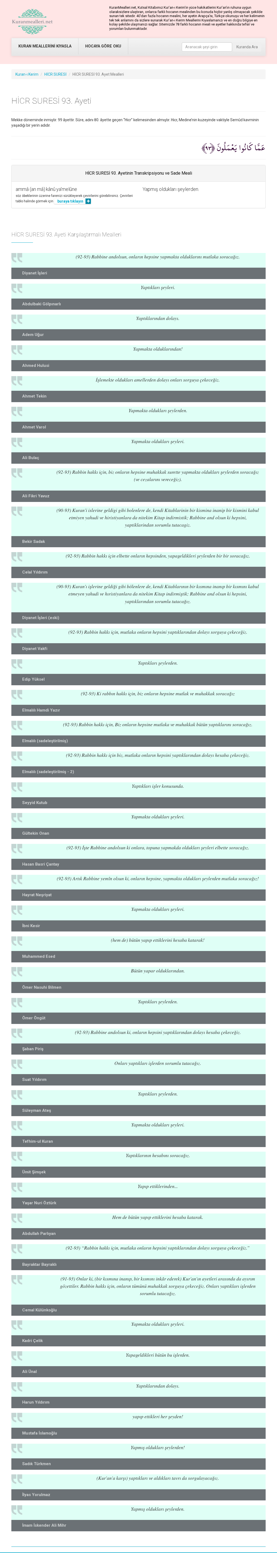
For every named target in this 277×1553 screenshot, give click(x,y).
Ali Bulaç (30, 457)
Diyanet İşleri (34, 273)
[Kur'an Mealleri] (32, 21)
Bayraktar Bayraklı (39, 1264)
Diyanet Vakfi (34, 648)
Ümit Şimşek (34, 1172)
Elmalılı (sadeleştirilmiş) (45, 740)
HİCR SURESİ (55, 74)
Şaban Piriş (33, 1048)
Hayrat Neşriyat (37, 894)
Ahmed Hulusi (35, 365)
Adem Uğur (33, 334)
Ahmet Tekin (34, 396)
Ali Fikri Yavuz (36, 496)
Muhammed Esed (38, 956)
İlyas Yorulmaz (36, 1494)
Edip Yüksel (33, 679)
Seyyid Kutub (34, 802)
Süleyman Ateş (36, 1110)
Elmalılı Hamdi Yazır (41, 710)
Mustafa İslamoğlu (39, 1433)
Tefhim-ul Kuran (37, 1141)
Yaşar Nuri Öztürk (39, 1202)
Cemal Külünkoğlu (39, 1310)
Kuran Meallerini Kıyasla (44, 46)
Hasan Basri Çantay (40, 864)
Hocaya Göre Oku (103, 46)
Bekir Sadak (33, 541)
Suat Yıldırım (34, 1079)
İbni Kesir (31, 925)
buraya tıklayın (70, 201)
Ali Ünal (29, 1371)
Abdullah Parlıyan (39, 1233)
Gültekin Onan (35, 833)
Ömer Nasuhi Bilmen (41, 987)
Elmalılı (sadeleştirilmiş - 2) (48, 771)
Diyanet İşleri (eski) (40, 617)
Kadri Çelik (32, 1340)
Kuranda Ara (247, 47)
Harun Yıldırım (36, 1402)
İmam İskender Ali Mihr (44, 1525)
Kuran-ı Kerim (26, 74)
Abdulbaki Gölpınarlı (41, 304)
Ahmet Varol (34, 427)
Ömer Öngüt (33, 1018)
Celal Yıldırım (35, 572)
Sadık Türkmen (36, 1463)
